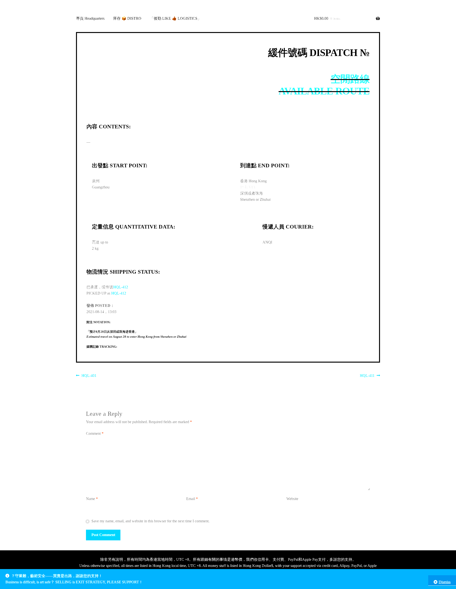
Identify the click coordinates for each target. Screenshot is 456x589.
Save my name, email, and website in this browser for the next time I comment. (150, 521)
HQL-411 (367, 376)
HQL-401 (88, 376)
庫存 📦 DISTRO (127, 18)
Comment (95, 433)
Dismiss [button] (445, 582)
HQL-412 (120, 287)
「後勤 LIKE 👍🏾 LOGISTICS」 (175, 18)
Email (192, 499)
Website (292, 499)
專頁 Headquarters (90, 18)
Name (92, 499)
